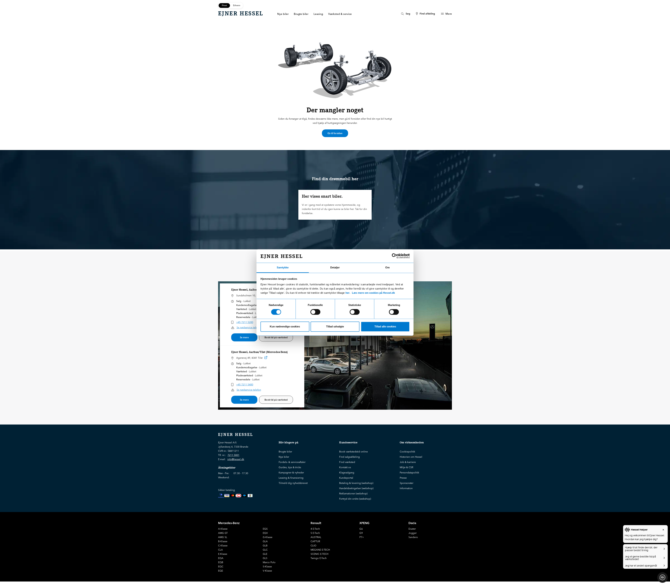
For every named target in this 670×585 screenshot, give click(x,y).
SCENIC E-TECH (319, 553)
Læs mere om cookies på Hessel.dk (373, 292)
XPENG (364, 523)
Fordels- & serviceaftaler (292, 462)
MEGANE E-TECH (320, 549)
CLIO (313, 545)
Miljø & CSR (406, 467)
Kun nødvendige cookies (285, 326)
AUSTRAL (316, 537)
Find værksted (347, 462)
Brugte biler (285, 451)
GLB (265, 545)
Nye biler (284, 456)
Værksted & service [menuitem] (340, 14)
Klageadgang (346, 472)
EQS (265, 528)
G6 (361, 528)
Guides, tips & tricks (290, 467)
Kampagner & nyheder (291, 472)
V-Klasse (267, 570)
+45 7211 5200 (244, 322)
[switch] (315, 312)
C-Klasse (223, 545)
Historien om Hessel (411, 456)
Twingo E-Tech (319, 558)
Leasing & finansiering (291, 477)
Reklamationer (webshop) (353, 493)
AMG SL (222, 537)
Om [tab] (387, 267)
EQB (220, 562)
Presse (403, 477)
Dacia (412, 523)
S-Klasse (267, 566)
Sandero (413, 537)
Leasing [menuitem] (318, 14)
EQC (220, 566)
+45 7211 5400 (244, 384)
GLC (265, 549)
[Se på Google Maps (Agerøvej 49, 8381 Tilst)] (266, 358)
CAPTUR (315, 541)
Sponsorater (406, 483)
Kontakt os (345, 467)
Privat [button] (224, 5)
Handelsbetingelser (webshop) (356, 488)
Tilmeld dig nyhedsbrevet (293, 483)
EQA (220, 558)
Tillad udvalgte (335, 326)
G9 (361, 533)
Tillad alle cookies (385, 326)
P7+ (361, 537)
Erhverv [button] (236, 5)
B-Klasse (222, 541)
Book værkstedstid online (353, 451)
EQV (265, 533)
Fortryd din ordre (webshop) (355, 498)
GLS (265, 558)
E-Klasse (222, 553)
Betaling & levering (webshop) (356, 483)
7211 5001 (233, 455)
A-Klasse (223, 528)
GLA (265, 541)
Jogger (412, 533)
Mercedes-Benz (229, 523)
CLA (220, 549)
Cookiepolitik (407, 451)
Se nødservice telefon (249, 327)
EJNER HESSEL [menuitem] (240, 13)
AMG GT (223, 533)
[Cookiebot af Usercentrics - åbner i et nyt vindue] (394, 256)
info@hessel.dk (235, 459)
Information (406, 488)
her (347, 292)
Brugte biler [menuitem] (301, 14)
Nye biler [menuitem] (283, 14)
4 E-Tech (315, 528)
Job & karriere (408, 462)
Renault (316, 523)
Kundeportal (346, 477)
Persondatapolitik (409, 472)
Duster (412, 528)
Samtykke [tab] (283, 267)
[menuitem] (405, 13)
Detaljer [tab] (335, 267)
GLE (265, 553)
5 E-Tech (315, 533)
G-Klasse (267, 537)
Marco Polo (269, 562)
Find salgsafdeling (349, 456)
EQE (220, 570)
